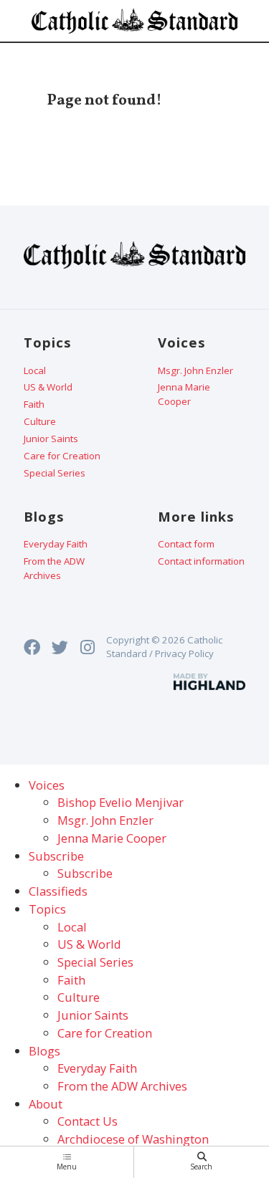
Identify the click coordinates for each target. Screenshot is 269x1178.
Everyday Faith (56, 543)
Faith (34, 404)
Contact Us (87, 1121)
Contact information (201, 561)
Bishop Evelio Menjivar (120, 802)
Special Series (54, 472)
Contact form (186, 543)
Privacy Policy (184, 653)
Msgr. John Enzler (195, 370)
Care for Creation (62, 455)
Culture (40, 421)
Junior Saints (51, 438)
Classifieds (58, 891)
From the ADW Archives (54, 568)
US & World (48, 386)
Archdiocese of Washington (133, 1139)
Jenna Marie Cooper (184, 394)
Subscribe (85, 873)
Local (35, 370)
